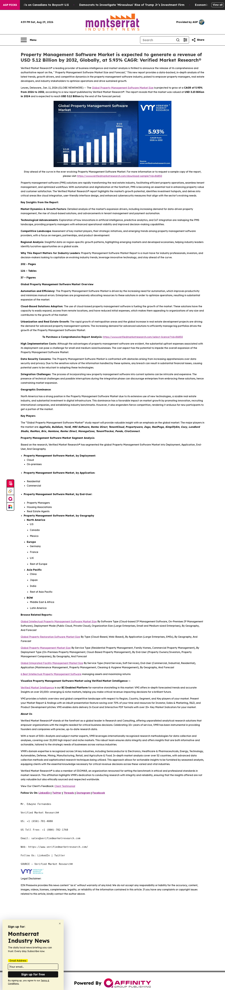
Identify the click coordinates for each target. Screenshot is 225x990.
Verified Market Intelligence (37, 687)
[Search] (178, 39)
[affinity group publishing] (10, 499)
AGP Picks (10, 4)
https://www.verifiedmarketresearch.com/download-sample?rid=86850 (119, 175)
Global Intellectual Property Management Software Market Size (59, 621)
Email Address (17, 960)
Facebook (98, 792)
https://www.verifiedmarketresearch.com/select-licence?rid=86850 (143, 336)
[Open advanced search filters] (185, 39)
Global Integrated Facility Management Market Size (52, 663)
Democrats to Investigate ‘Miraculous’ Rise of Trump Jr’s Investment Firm (131, 5)
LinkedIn (44, 792)
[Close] (59, 923)
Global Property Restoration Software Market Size (50, 636)
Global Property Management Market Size (46, 647)
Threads (69, 792)
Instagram (83, 792)
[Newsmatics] (10, 506)
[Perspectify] (10, 491)
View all (217, 4)
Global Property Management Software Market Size (123, 87)
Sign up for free (33, 974)
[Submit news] (10, 483)
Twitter (56, 792)
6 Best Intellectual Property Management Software (51, 674)
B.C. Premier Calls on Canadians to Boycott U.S (36, 5)
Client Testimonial (64, 786)
